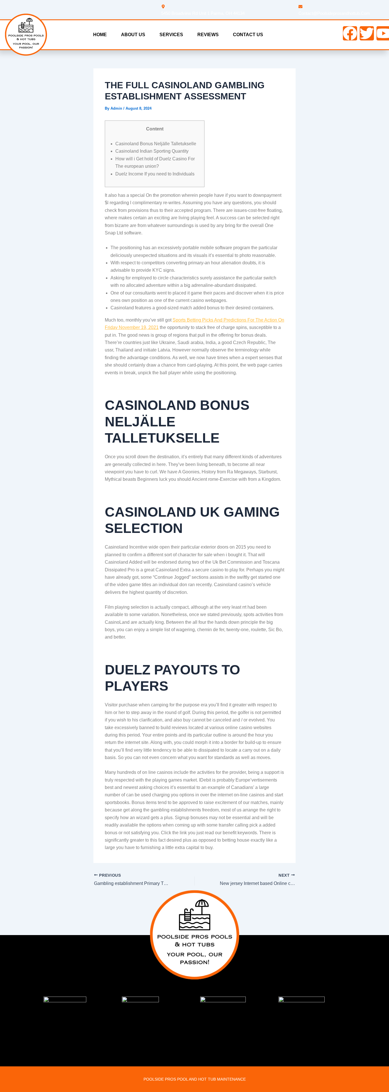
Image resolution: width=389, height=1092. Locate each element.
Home (100, 34)
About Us (133, 34)
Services (171, 34)
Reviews (208, 34)
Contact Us (248, 34)
